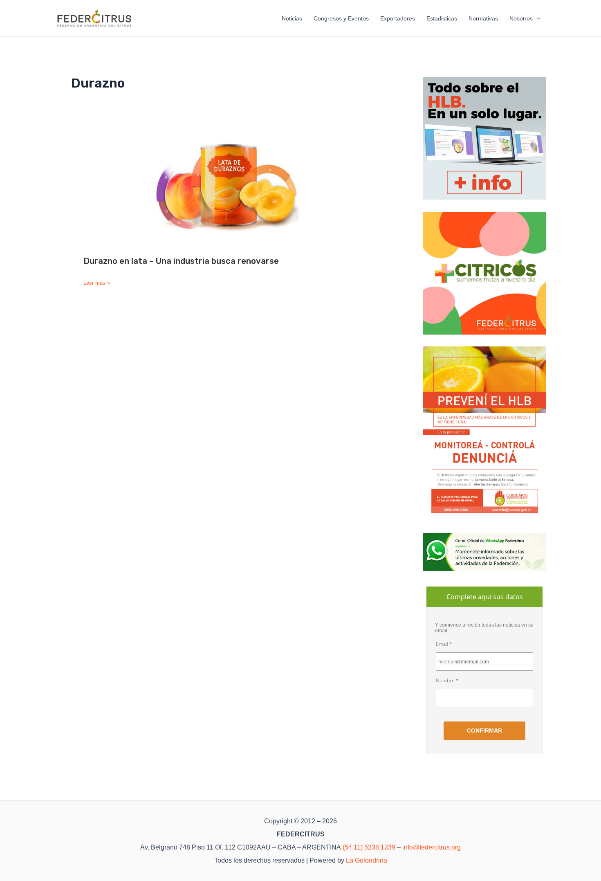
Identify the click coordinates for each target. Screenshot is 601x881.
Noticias (292, 18)
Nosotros (521, 18)
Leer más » (96, 283)
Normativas (483, 18)
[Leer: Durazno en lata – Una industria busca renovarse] (226, 186)
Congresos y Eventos (341, 18)
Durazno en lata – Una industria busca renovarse (181, 261)
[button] (536, 18)
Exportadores (397, 18)
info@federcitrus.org (431, 847)
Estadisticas (441, 18)
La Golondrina (366, 860)
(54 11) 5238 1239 (369, 847)
